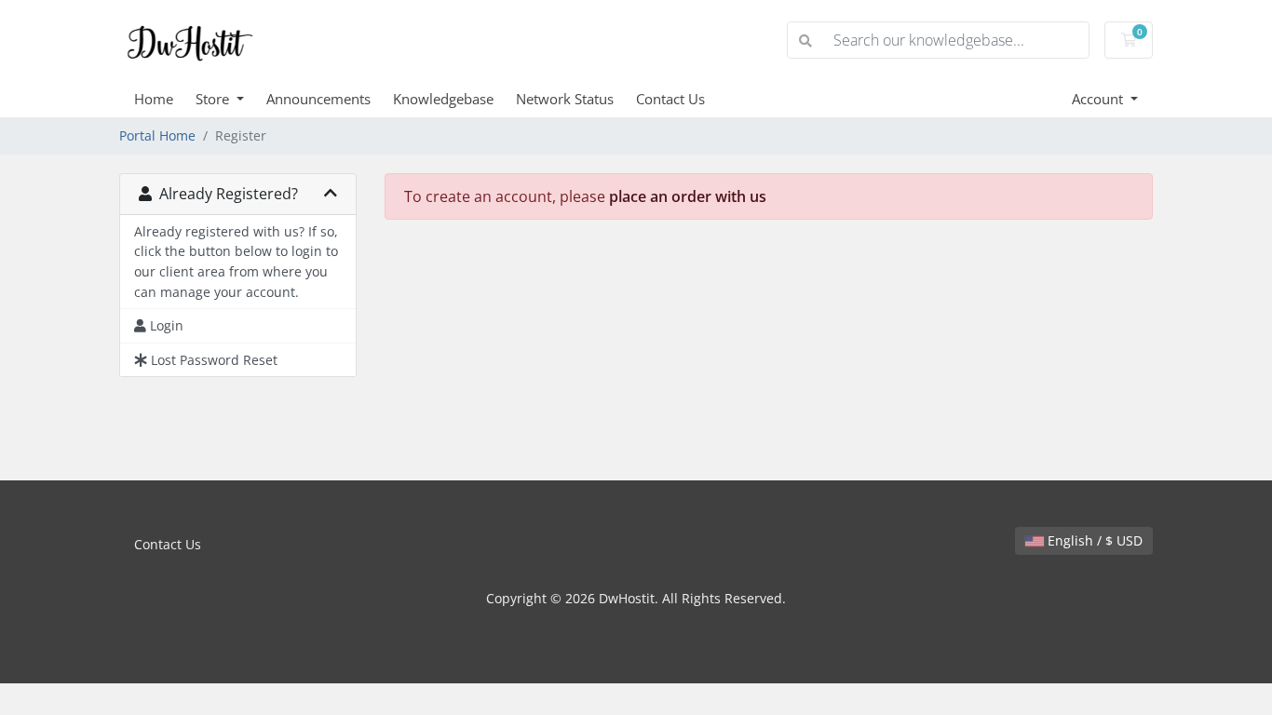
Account (1099, 98)
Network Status (565, 98)
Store (214, 98)
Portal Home (157, 135)
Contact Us (670, 98)
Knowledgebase (443, 98)
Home (153, 98)
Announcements (318, 98)
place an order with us (687, 196)
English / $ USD (1093, 540)
